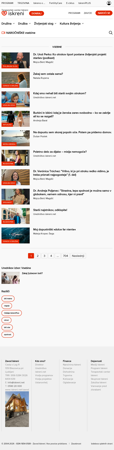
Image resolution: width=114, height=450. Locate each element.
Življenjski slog (43, 23)
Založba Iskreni (98, 382)
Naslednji (78, 255)
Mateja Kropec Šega (43, 233)
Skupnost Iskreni (99, 378)
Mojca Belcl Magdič (43, 62)
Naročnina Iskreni (72, 364)
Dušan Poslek (40, 136)
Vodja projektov (43, 378)
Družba (23, 23)
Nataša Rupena (41, 78)
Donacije (67, 368)
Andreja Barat (40, 120)
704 (65, 255)
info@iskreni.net (16, 382)
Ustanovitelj (41, 382)
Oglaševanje (69, 382)
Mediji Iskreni (98, 364)
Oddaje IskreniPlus (11, 313)
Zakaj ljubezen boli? (32, 273)
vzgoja (6, 306)
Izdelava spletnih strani (102, 443)
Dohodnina (68, 371)
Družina (6, 23)
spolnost (7, 335)
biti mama (8, 299)
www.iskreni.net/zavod (17, 389)
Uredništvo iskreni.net (44, 97)
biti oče (7, 327)
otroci (6, 320)
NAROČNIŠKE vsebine (20, 32)
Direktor (39, 364)
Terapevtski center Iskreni (14, 10)
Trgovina (67, 375)
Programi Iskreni (99, 368)
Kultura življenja (70, 23)
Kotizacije (68, 378)
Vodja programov (44, 375)
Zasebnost (76, 443)
